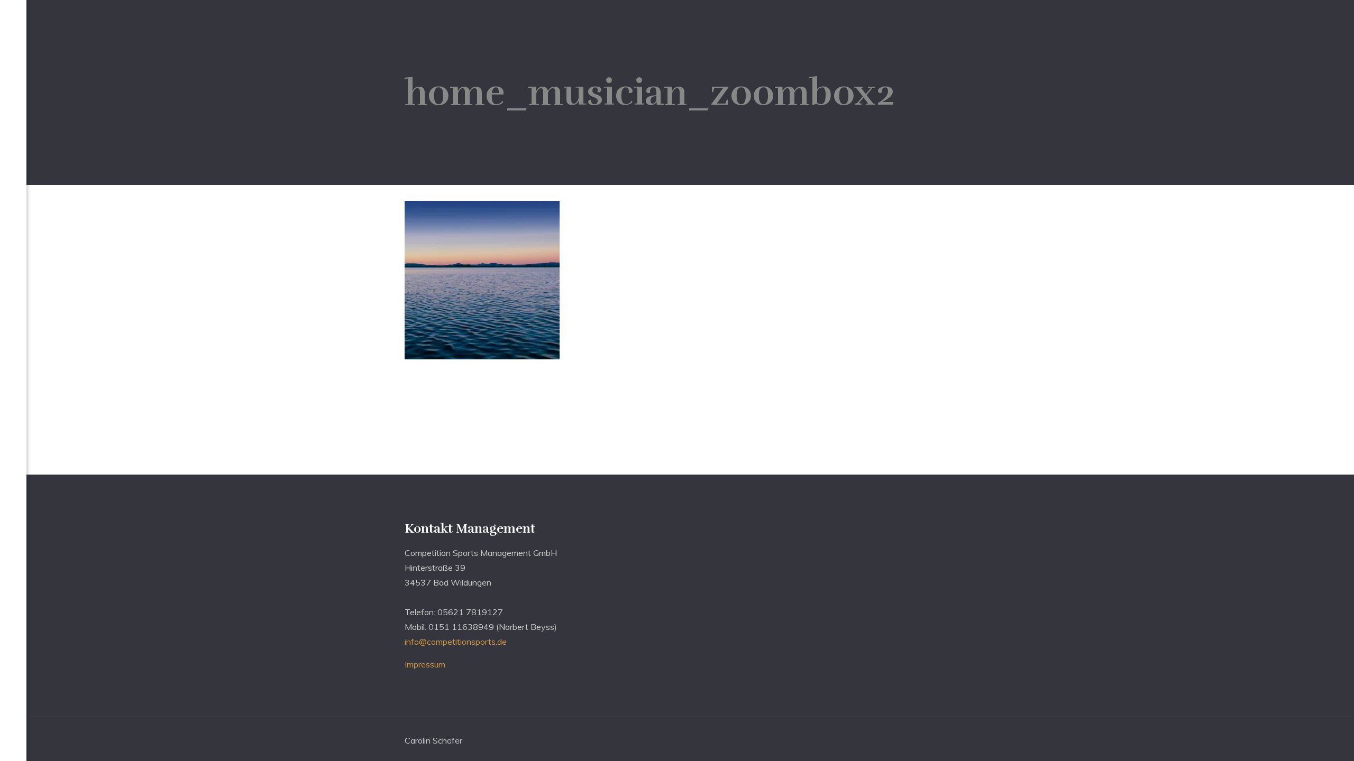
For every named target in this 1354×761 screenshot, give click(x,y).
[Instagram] (13, 745)
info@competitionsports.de (456, 641)
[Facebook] (13, 728)
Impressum (425, 664)
